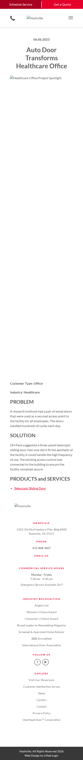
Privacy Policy (42, 713)
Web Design (32, 755)
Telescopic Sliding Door (30, 488)
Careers (42, 700)
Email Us (41, 555)
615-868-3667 (41, 548)
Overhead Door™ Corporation (41, 719)
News (41, 693)
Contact (41, 706)
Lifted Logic (51, 755)
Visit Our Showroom (41, 680)
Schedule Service (20, 4)
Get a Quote (62, 4)
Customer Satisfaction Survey (41, 686)
